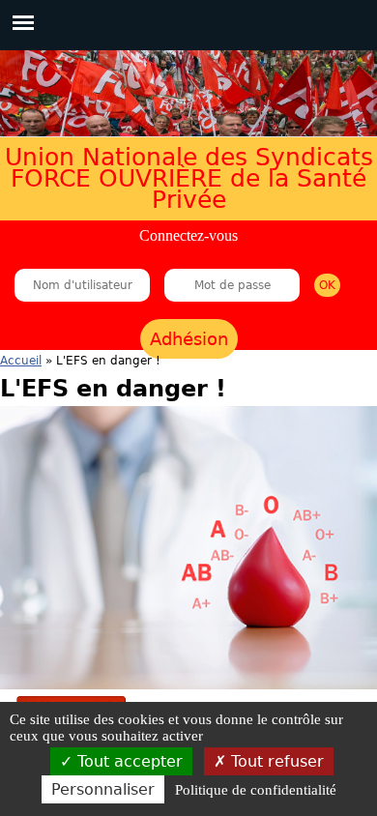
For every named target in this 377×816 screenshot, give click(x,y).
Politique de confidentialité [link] (255, 790)
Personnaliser (103, 789)
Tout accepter (127, 761)
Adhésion (189, 339)
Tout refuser (275, 761)
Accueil (21, 360)
